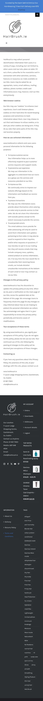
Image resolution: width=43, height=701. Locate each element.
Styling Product (30, 677)
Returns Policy (10, 527)
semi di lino (29, 661)
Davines (27, 545)
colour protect (29, 533)
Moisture (28, 628)
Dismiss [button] (21, 10)
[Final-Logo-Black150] (15, 21)
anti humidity (29, 525)
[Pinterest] (18, 464)
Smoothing (28, 673)
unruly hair (28, 685)
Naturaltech (29, 636)
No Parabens (29, 644)
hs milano (28, 601)
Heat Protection (30, 597)
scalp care (34, 657)
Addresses (29, 422)
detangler (28, 564)
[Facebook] (8, 464)
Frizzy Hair (28, 589)
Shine (27, 665)
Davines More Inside (29, 554)
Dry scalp (28, 576)
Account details (31, 427)
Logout (27, 433)
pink (26, 657)
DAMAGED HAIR (30, 541)
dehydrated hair (30, 560)
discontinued (29, 568)
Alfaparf (27, 516)
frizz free (28, 585)
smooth (27, 669)
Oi (34, 653)
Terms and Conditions (9, 534)
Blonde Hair (29, 529)
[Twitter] (11, 464)
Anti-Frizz (28, 521)
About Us (8, 516)
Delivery (8, 522)
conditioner (29, 537)
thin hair (28, 681)
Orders (27, 410)
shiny (33, 665)
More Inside (29, 632)
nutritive (28, 653)
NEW (26, 640)
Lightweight (29, 613)
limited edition (30, 617)
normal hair (29, 649)
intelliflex (28, 609)
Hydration (28, 605)
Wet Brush (28, 689)
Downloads (29, 416)
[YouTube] (15, 464)
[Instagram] (4, 464)
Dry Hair (27, 572)
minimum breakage (28, 622)
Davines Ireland (30, 549)
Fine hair (28, 581)
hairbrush (28, 593)
